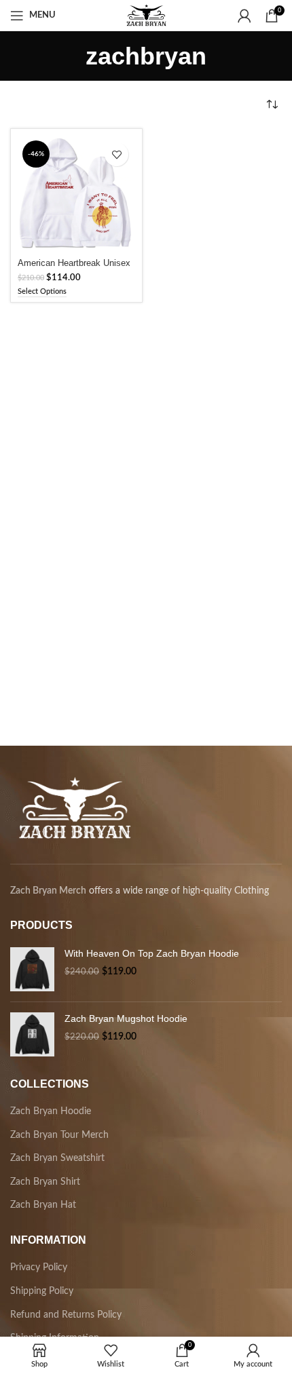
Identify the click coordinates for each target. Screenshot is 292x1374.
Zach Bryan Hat (43, 1205)
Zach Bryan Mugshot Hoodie (126, 1018)
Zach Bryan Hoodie (50, 1111)
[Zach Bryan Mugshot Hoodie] (32, 1034)
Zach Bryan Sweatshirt (57, 1158)
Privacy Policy (38, 1267)
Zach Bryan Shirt (45, 1182)
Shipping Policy (41, 1291)
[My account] (244, 15)
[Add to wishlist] (116, 154)
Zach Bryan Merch (48, 891)
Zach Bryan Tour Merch (59, 1135)
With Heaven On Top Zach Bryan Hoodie (152, 953)
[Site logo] (146, 15)
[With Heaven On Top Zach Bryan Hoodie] (32, 969)
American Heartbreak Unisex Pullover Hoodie (74, 268)
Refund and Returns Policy (66, 1315)
